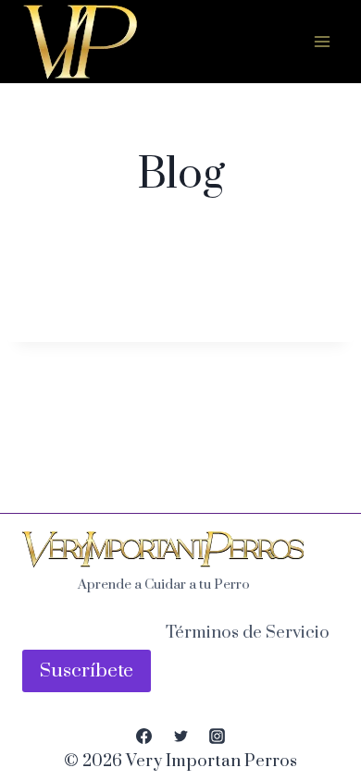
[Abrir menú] (322, 41)
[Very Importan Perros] (80, 44)
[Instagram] (216, 736)
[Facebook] (144, 736)
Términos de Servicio (248, 632)
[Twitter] (180, 736)
